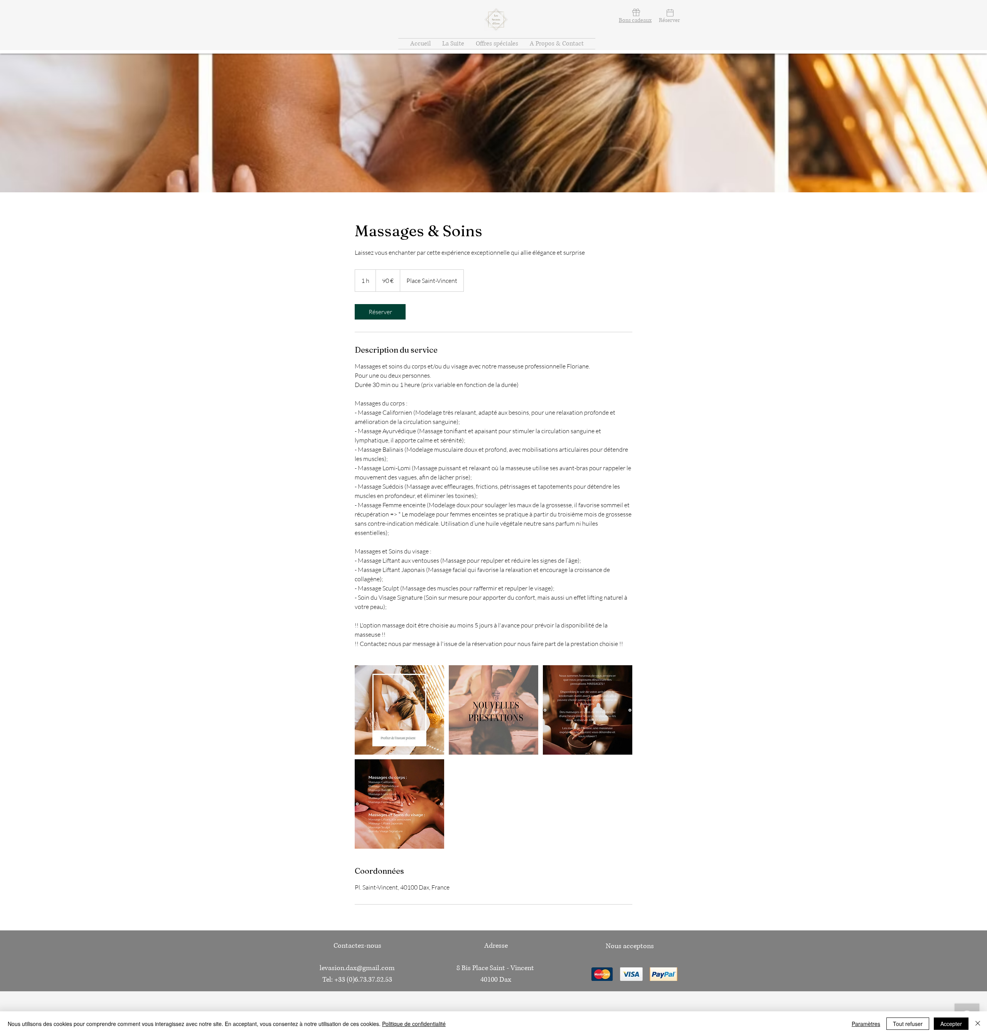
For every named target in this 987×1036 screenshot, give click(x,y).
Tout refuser (908, 1024)
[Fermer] (977, 1024)
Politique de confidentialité (414, 1024)
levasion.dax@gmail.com (357, 968)
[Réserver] (669, 12)
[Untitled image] (399, 710)
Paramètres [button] (866, 1024)
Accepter (951, 1024)
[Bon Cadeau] (635, 12)
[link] (380, 312)
